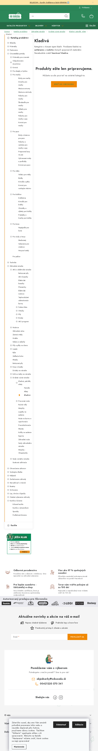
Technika (13, 262)
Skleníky (13, 43)
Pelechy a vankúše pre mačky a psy (22, 145)
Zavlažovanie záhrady (18, 479)
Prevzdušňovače (24, 425)
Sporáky (16, 511)
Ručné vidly (22, 404)
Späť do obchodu (64, 84)
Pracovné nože (24, 401)
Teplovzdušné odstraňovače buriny (23, 300)
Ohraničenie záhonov (18, 468)
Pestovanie (14, 50)
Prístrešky (13, 46)
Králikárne (22, 198)
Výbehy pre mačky (22, 110)
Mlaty (26, 391)
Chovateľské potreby (17, 53)
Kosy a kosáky (18, 367)
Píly (19, 314)
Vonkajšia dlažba (16, 472)
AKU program (23, 321)
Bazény (12, 486)
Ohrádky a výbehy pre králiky (25, 210)
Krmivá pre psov (24, 165)
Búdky (20, 178)
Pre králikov (17, 194)
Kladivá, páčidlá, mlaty (24, 383)
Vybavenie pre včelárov (23, 245)
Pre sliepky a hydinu (20, 71)
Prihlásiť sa (77, 637)
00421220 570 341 (84, 16)
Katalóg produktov (20, 37)
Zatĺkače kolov (18, 356)
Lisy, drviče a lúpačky (18, 493)
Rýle (14, 352)
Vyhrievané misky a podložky (24, 160)
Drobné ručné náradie (21, 377)
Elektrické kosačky (21, 282)
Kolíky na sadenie (24, 432)
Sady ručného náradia (21, 459)
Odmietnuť (61, 724)
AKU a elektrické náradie (22, 269)
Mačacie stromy (24, 88)
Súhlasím (79, 724)
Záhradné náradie (16, 266)
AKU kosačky (23, 277)
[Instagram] (61, 697)
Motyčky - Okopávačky (23, 451)
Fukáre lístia (22, 307)
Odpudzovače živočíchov (18, 62)
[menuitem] (18, 25)
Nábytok (13, 475)
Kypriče (21, 436)
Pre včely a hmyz (19, 236)
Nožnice (16, 327)
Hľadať (66, 16)
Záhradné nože (24, 439)
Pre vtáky (16, 171)
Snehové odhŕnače (20, 462)
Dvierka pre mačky (22, 83)
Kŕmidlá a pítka (24, 182)
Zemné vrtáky (18, 334)
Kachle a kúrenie (16, 501)
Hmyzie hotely (23, 250)
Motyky (15, 360)
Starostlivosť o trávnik (18, 483)
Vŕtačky (21, 311)
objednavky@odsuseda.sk (51, 679)
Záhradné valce (18, 331)
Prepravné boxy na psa (24, 153)
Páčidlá (27, 388)
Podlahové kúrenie (20, 515)
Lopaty (15, 349)
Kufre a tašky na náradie (22, 374)
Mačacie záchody (25, 92)
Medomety (22, 240)
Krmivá (15, 67)
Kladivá (27, 395)
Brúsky (20, 318)
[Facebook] (55, 697)
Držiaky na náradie (20, 370)
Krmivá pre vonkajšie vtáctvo (24, 187)
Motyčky (21, 408)
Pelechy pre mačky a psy (22, 117)
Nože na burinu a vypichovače (24, 420)
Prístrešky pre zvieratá (21, 57)
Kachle (14, 525)
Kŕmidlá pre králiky (22, 203)
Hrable (15, 338)
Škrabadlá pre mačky (23, 104)
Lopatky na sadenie (22, 413)
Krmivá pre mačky (22, 124)
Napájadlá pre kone (23, 229)
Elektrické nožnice (21, 292)
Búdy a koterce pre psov (24, 136)
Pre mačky (17, 74)
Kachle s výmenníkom (21, 508)
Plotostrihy (22, 287)
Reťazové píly (23, 273)
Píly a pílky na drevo (20, 345)
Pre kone (16, 224)
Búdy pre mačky (24, 78)
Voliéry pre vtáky (24, 174)
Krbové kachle (18, 504)
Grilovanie (14, 490)
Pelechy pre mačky (22, 97)
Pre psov (16, 131)
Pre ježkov (16, 256)
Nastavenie (19, 746)
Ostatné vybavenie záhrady (20, 497)
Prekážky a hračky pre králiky (25, 216)
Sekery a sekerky (19, 342)
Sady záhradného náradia (25, 444)
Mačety (21, 429)
